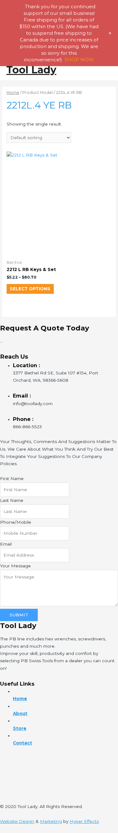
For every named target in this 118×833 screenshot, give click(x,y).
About (20, 713)
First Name (12, 478)
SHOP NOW (79, 60)
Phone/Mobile (15, 522)
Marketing (51, 821)
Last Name (11, 500)
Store (19, 728)
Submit (18, 614)
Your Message (15, 565)
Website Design (17, 821)
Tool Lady (31, 70)
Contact (22, 742)
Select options (30, 288)
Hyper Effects (84, 821)
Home (13, 92)
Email (6, 543)
